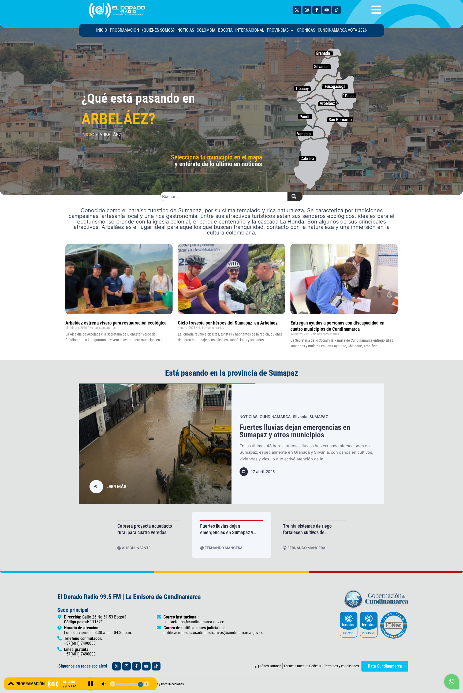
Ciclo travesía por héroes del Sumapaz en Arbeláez (228, 323)
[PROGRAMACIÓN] (11, 683)
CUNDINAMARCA (286, 416)
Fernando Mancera (138, 548)
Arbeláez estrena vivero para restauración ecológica (115, 323)
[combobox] (223, 196)
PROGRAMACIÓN (30, 683)
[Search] (295, 196)
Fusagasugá (315, 416)
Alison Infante (216, 548)
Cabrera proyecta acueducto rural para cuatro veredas (224, 529)
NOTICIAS (260, 416)
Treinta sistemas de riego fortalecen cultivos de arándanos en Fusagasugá (317, 431)
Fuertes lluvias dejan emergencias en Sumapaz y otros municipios (306, 529)
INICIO (87, 134)
